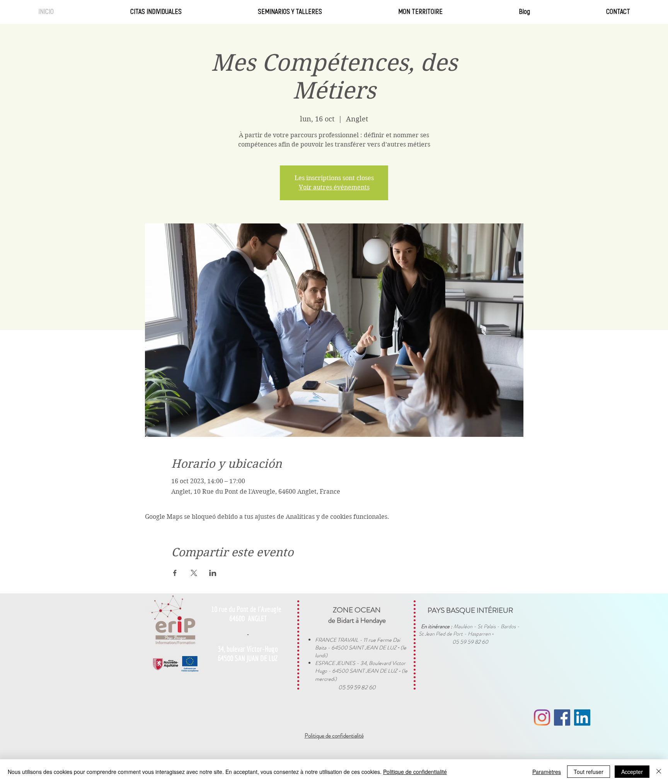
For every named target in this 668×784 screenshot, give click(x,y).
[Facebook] (562, 717)
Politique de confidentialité (415, 771)
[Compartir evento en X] (194, 573)
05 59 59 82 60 (357, 687)
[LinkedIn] (582, 717)
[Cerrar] (658, 771)
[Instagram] (542, 717)
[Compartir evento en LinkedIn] (212, 573)
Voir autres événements (334, 187)
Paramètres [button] (546, 771)
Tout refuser (588, 771)
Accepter (632, 771)
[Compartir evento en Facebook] (175, 573)
